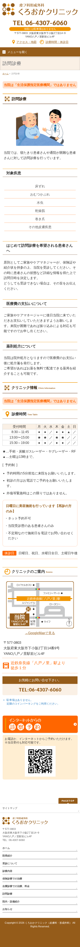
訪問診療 (7, 893)
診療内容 (7, 871)
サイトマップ (9, 808)
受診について (9, 863)
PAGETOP (68, 800)
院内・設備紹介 (11, 901)
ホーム (6, 848)
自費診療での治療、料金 (16, 886)
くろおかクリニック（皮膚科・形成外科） (48, 922)
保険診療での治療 (12, 878)
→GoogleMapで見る (40, 633)
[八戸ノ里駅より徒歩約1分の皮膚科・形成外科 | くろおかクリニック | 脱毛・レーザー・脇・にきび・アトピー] (40, 9)
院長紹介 (7, 855)
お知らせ (7, 909)
